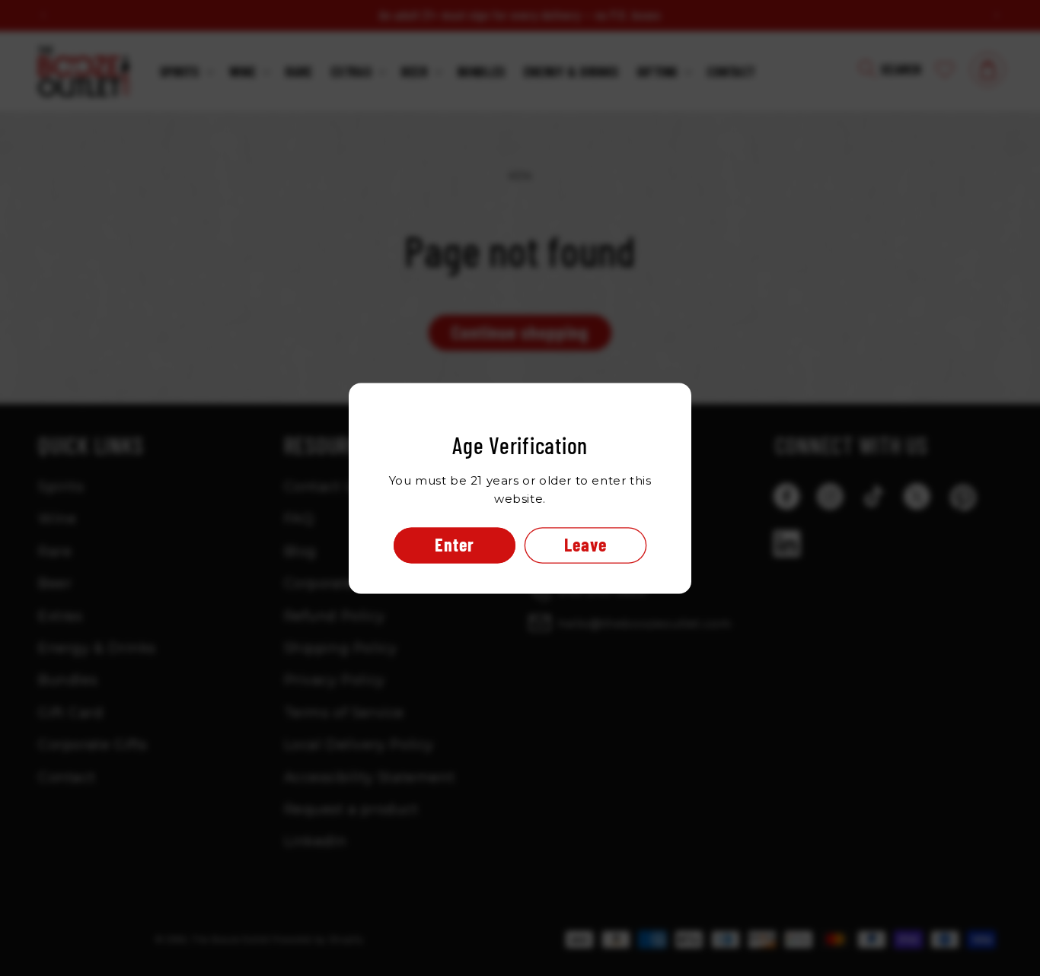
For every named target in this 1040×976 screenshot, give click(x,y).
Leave (585, 544)
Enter (454, 544)
